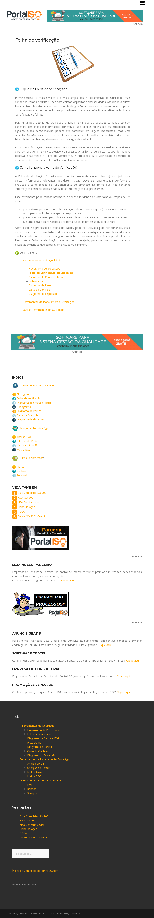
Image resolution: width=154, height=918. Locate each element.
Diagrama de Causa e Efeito (46, 277)
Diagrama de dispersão (43, 294)
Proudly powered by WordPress (27, 913)
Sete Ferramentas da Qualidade (42, 260)
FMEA (20, 467)
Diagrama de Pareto (41, 285)
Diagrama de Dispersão (41, 755)
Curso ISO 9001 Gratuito (32, 516)
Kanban (21, 471)
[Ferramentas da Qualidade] (24, 15)
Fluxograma (24, 394)
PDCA (21, 512)
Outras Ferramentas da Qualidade (43, 310)
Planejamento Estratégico (34, 428)
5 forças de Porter (28, 441)
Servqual (22, 475)
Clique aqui (67, 580)
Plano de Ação (26, 507)
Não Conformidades (30, 502)
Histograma (36, 281)
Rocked (61, 913)
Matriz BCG (24, 449)
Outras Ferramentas (31, 458)
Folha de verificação (29, 398)
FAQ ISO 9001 (26, 497)
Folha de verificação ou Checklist (51, 272)
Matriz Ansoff (35, 772)
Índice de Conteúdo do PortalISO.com (35, 870)
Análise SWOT (25, 437)
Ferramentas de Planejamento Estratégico (49, 302)
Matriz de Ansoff (27, 445)
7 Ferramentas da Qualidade (36, 385)
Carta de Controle (39, 289)
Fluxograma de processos (44, 268)
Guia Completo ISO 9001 (33, 493)
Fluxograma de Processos (43, 730)
